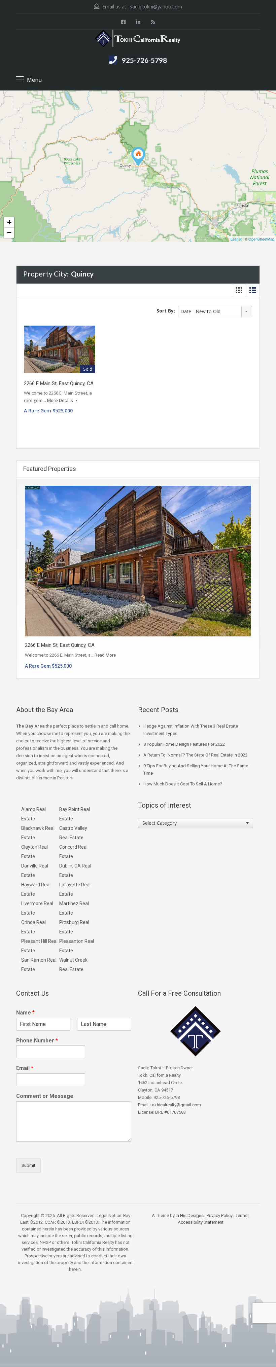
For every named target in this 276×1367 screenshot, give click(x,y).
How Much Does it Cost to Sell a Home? (182, 783)
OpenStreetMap (261, 239)
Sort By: (166, 310)
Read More (105, 655)
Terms (241, 1215)
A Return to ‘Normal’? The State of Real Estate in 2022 (195, 755)
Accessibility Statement (200, 1222)
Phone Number (37, 1040)
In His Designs (190, 1215)
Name (25, 1012)
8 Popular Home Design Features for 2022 (184, 744)
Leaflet (236, 239)
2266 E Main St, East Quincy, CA (59, 383)
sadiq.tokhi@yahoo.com (156, 6)
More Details (60, 400)
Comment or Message (44, 1096)
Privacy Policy (220, 1215)
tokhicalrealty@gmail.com (175, 1104)
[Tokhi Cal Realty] (138, 39)
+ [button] (9, 222)
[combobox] (215, 311)
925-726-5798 (144, 60)
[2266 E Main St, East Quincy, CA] (138, 156)
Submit (28, 1165)
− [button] (9, 232)
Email (24, 1068)
